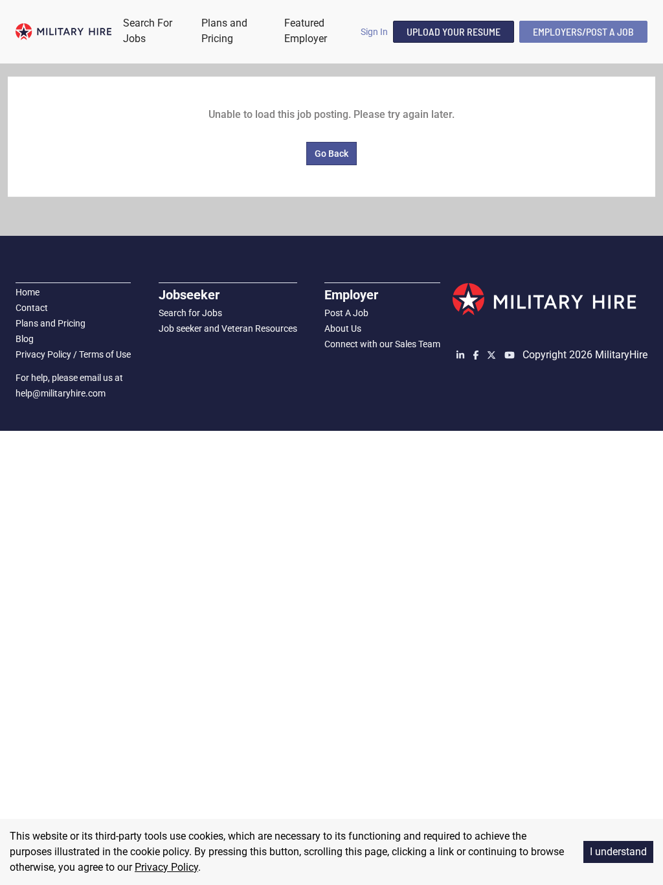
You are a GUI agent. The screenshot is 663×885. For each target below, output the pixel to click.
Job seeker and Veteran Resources (228, 328)
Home (27, 292)
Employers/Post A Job (583, 31)
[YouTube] (509, 355)
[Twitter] (493, 355)
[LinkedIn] (462, 355)
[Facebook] (477, 355)
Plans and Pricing (50, 323)
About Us (342, 328)
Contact (32, 308)
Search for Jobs (190, 313)
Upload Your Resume (453, 31)
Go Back (331, 153)
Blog (25, 339)
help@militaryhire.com (61, 393)
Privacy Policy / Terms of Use (73, 354)
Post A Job (346, 313)
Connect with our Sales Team (382, 344)
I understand (618, 851)
